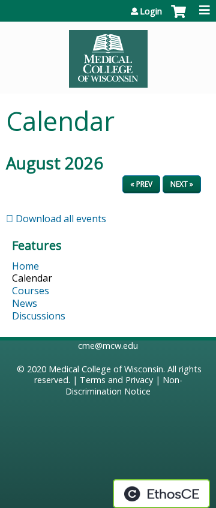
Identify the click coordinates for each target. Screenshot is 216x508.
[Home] (108, 55)
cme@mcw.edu (108, 345)
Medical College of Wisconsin (106, 369)
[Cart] (178, 17)
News (24, 303)
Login (151, 11)
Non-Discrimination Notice (123, 385)
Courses (30, 290)
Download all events (59, 218)
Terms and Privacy (116, 380)
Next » (181, 184)
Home (25, 266)
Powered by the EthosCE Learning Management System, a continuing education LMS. (161, 493)
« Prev (141, 184)
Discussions (38, 315)
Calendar (32, 278)
